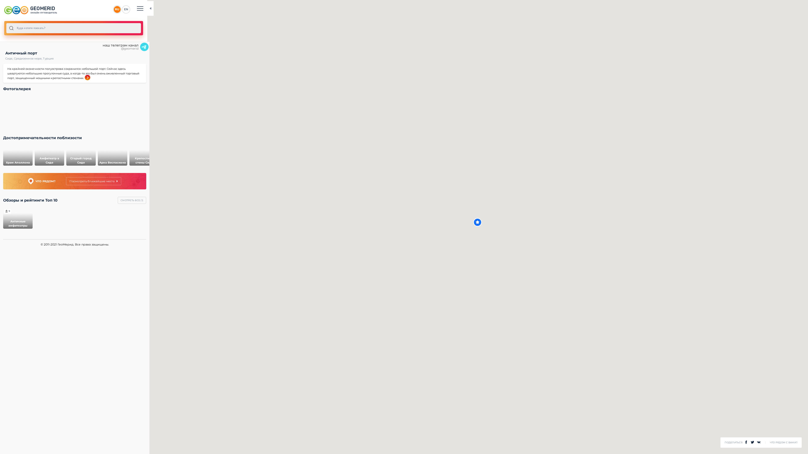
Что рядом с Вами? (783, 442)
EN (126, 9)
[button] (477, 222)
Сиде (9, 58)
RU (117, 9)
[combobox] (73, 28)
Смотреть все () (132, 200)
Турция (48, 58)
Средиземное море (28, 58)
